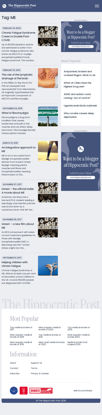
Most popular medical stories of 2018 (21, 336)
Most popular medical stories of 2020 (50, 328)
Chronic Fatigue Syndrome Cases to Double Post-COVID (18, 36)
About (13, 363)
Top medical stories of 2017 (21, 328)
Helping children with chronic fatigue (15, 264)
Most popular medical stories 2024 (78, 336)
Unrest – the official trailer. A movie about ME (18, 190)
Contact (14, 368)
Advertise (14, 374)
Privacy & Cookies (40, 374)
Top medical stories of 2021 (50, 336)
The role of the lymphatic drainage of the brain (17, 76)
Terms (34, 368)
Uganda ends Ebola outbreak (80, 105)
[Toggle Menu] (97, 6)
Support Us (36, 363)
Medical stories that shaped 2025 (77, 343)
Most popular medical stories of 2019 (21, 343)
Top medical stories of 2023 (78, 328)
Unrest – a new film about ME (18, 226)
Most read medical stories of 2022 (52, 343)
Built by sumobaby (83, 390)
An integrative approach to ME (19, 149)
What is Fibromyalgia (15, 113)
